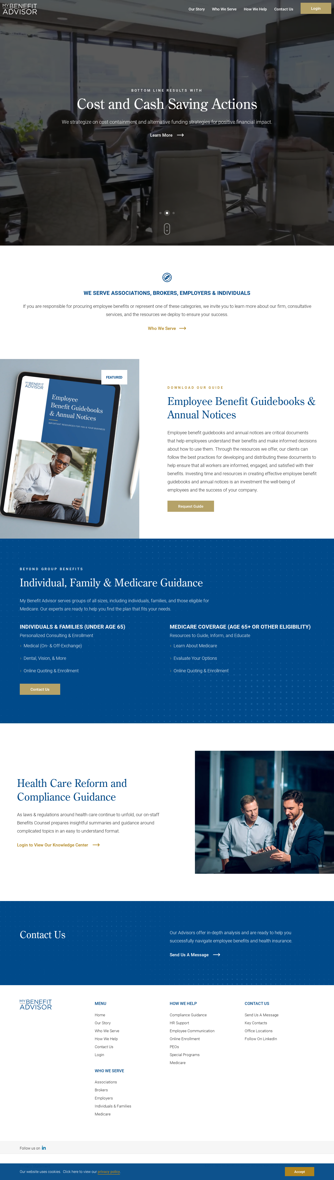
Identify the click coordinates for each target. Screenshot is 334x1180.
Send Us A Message (262, 1014)
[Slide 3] (173, 213)
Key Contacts (256, 1022)
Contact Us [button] (283, 9)
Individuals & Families (113, 1106)
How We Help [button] (255, 9)
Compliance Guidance (188, 1014)
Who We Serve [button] (224, 9)
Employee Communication (192, 1030)
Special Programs (185, 1054)
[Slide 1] (160, 213)
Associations (106, 1082)
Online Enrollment (185, 1038)
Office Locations (259, 1030)
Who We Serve (162, 328)
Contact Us (104, 1046)
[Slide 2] (167, 213)
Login (316, 8)
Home (100, 1014)
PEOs (174, 1046)
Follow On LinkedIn (261, 1038)
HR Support (179, 1022)
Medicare (103, 1114)
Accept (299, 1171)
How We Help (106, 1038)
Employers (104, 1098)
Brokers (101, 1089)
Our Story (103, 1022)
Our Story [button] (197, 9)
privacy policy (109, 1171)
